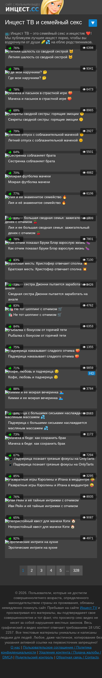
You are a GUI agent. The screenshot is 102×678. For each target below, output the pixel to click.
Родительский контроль (34, 657)
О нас (15, 647)
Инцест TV (88, 608)
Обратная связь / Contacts (77, 657)
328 (76, 570)
